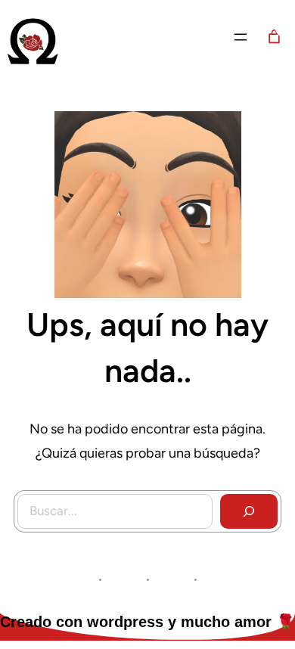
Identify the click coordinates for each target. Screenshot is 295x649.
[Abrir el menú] (240, 37)
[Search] (249, 511)
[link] (274, 37)
